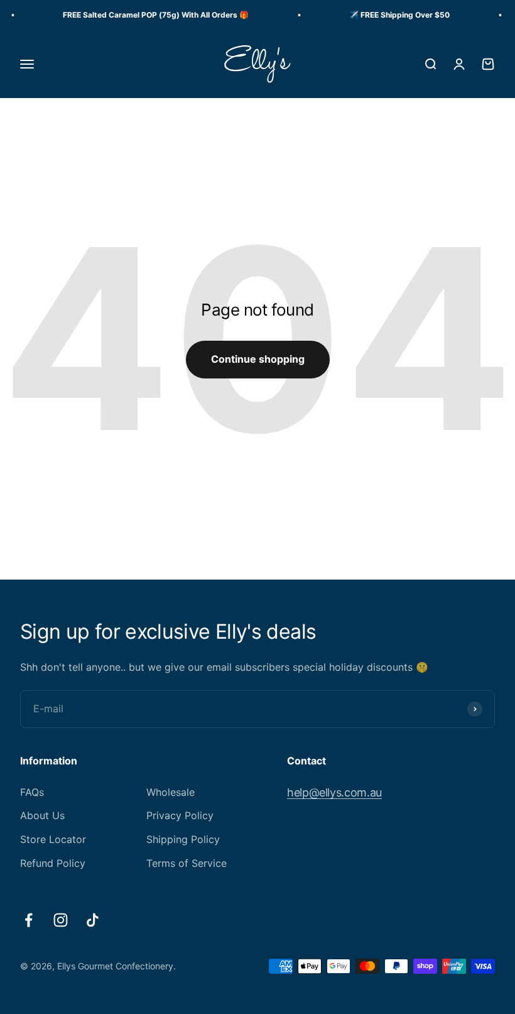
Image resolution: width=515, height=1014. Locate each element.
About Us (42, 815)
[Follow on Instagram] (60, 920)
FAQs (32, 792)
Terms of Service (186, 863)
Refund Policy (52, 863)
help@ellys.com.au (334, 792)
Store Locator (53, 839)
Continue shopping (258, 359)
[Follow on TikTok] (92, 920)
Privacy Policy (180, 815)
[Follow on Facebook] (28, 920)
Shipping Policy (183, 839)
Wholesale (170, 792)
